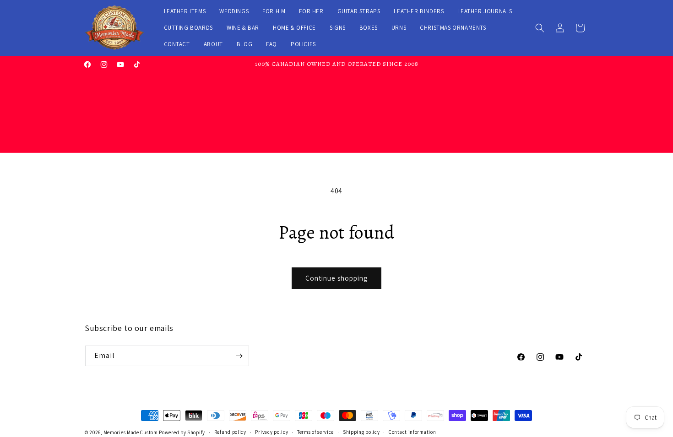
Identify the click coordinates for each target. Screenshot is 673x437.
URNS (398, 28)
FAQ (271, 44)
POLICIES (303, 44)
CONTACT (177, 44)
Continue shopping (336, 278)
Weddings (234, 11)
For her (311, 11)
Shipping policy (361, 432)
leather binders (419, 11)
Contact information (412, 432)
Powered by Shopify (182, 432)
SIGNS (338, 28)
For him (273, 11)
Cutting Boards (188, 28)
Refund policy (230, 432)
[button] (540, 28)
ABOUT (213, 44)
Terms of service (315, 432)
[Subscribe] (239, 356)
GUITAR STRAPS (358, 11)
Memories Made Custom (130, 432)
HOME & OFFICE (294, 28)
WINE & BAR (243, 28)
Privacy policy (271, 432)
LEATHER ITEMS (185, 11)
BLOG (244, 44)
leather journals (484, 11)
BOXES (368, 28)
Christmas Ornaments (453, 28)
